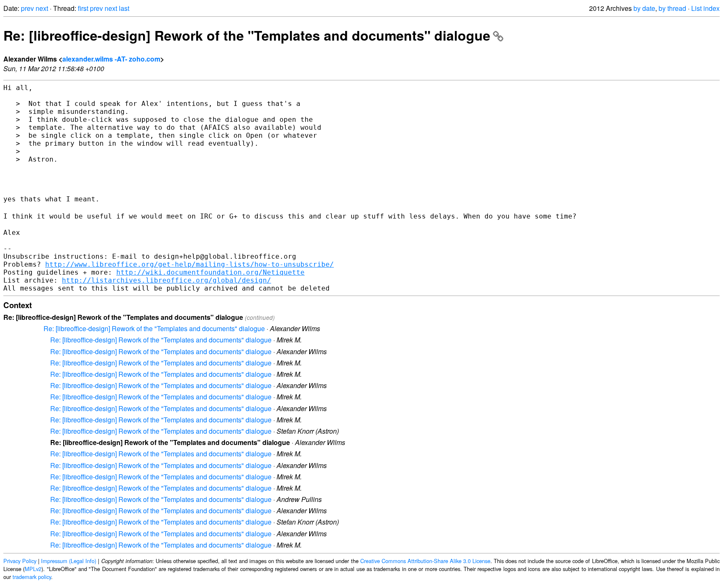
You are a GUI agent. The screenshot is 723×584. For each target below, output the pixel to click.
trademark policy (32, 577)
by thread (672, 8)
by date (644, 8)
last (124, 8)
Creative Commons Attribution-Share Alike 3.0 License (425, 561)
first (83, 8)
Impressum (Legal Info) (68, 561)
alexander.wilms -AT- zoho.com (111, 59)
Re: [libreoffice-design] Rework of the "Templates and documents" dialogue (246, 35)
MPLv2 (33, 569)
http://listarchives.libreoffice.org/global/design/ (166, 280)
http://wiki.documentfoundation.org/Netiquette (210, 272)
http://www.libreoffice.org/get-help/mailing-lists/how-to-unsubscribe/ (189, 264)
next (42, 8)
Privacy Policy (19, 561)
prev (27, 8)
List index (705, 8)
